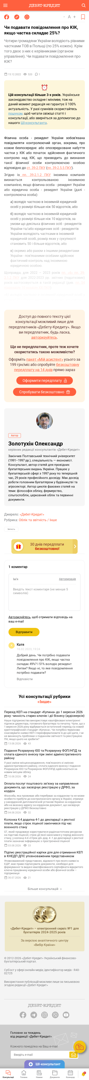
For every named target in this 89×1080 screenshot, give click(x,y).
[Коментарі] (26, 17)
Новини (39, 1077)
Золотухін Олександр (35, 443)
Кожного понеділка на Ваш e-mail (34, 1046)
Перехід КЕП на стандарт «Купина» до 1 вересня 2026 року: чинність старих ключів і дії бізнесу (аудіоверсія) (44, 714)
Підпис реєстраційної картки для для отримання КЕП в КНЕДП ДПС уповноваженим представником (43, 854)
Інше (53, 520)
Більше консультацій (43, 889)
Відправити (24, 632)
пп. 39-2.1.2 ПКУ (35, 175)
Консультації (8, 1077)
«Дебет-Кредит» (32, 514)
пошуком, (15, 113)
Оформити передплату (42, 380)
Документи (55, 1077)
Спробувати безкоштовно (41, 392)
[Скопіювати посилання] (16, 17)
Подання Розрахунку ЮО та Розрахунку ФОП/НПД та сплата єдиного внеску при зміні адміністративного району (42, 754)
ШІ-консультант (48, 1064)
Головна (23, 1077)
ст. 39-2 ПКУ (36, 168)
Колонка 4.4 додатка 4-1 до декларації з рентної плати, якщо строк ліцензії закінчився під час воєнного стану (39, 823)
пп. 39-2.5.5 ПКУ (59, 168)
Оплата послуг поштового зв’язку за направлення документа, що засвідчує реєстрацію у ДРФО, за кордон (41, 787)
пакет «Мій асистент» (44, 359)
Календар (70, 1077)
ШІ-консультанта (34, 123)
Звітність (11, 529)
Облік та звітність (33, 520)
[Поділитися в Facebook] (6, 17)
